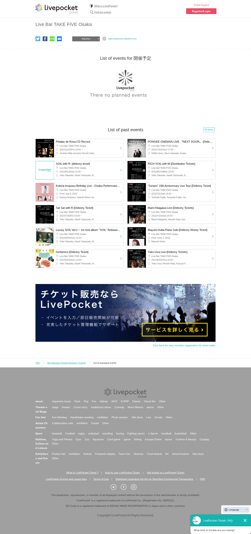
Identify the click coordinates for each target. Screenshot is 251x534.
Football (70, 433)
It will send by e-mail (59, 38)
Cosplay (204, 439)
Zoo (87, 439)
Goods (158, 417)
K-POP (125, 401)
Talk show (137, 417)
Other (162, 401)
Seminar (139, 453)
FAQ (202, 479)
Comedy (119, 407)
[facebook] (125, 487)
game (127, 439)
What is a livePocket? (106, 6)
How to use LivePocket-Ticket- (122, 472)
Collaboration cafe (62, 423)
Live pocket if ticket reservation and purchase (56, 9)
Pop (86, 401)
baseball (57, 433)
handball (166, 433)
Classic (136, 401)
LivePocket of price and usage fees (66, 479)
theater (66, 407)
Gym (78, 439)
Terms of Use (101, 479)
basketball (181, 433)
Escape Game (153, 439)
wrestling (107, 433)
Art (166, 453)
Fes (94, 401)
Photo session (120, 417)
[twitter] (115, 487)
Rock (77, 401)
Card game (113, 439)
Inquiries (86, 38)
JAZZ (114, 401)
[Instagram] (135, 487)
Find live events (102, 12)
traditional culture (101, 407)
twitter (37, 38)
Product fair (58, 453)
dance (150, 407)
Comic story (80, 407)
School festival (180, 453)
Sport (38, 433)
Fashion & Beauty (186, 439)
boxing (120, 433)
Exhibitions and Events (41, 458)
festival (87, 453)
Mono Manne (135, 407)
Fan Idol (40, 417)
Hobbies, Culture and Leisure (42, 444)
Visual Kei (149, 401)
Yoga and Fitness (62, 439)
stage (55, 407)
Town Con (124, 453)
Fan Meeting (59, 417)
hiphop (104, 401)
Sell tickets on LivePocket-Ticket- (166, 472)
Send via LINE (52, 38)
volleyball (93, 433)
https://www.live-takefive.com (122, 38)
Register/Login (201, 11)
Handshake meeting (82, 417)
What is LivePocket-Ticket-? (82, 472)
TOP (37, 363)
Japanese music (61, 401)
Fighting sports (136, 433)
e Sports (153, 433)
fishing (137, 439)
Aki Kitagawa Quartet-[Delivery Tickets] (66, 363)
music (39, 401)
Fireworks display (105, 453)
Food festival (154, 453)
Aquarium (98, 439)
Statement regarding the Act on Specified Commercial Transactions (154, 479)
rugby (81, 433)
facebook (45, 38)
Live (148, 417)
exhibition (102, 417)
